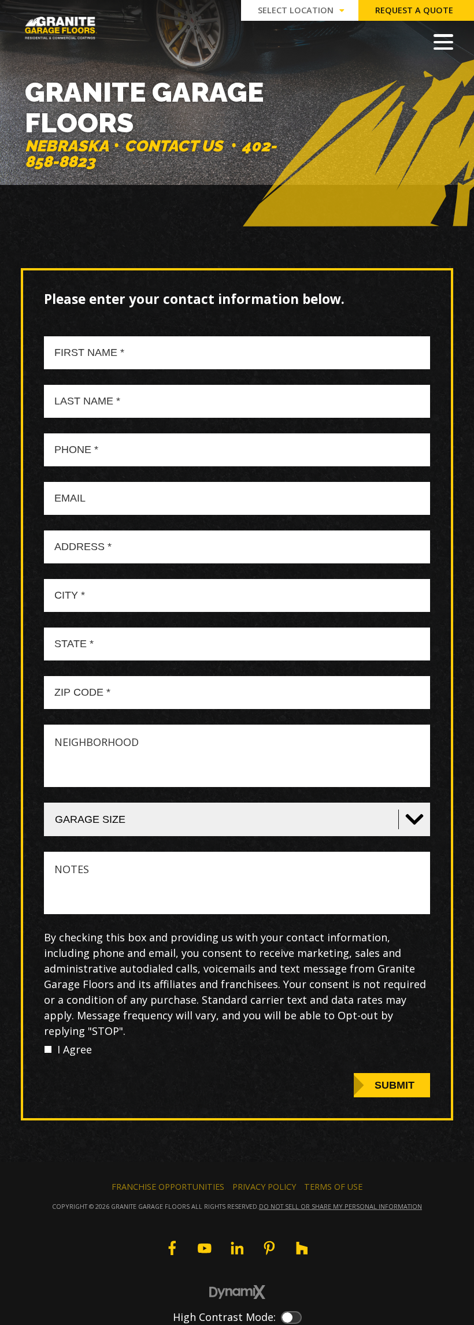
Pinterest (269, 1248)
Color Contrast (291, 1317)
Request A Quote (414, 10)
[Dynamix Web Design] (237, 1292)
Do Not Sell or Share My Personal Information (340, 1206)
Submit (394, 1085)
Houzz (302, 1248)
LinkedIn (237, 1248)
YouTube (204, 1248)
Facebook (171, 1248)
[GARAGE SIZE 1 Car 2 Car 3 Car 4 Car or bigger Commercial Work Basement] (237, 819)
